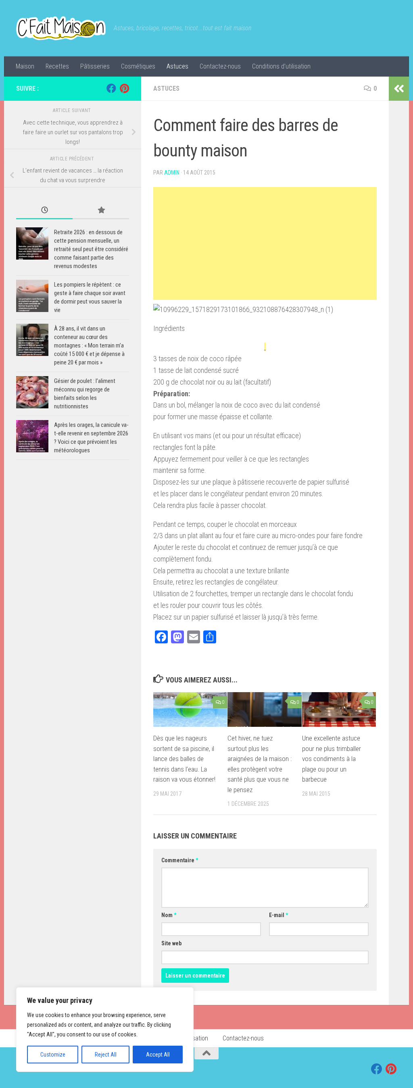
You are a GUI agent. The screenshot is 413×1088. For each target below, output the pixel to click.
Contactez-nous (220, 66)
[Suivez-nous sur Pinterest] (124, 88)
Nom (168, 915)
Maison (25, 66)
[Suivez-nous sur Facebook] (111, 88)
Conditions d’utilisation (281, 66)
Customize (52, 1054)
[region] (105, 1029)
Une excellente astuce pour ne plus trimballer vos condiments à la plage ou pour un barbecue (331, 758)
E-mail (278, 915)
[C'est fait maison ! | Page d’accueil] (61, 28)
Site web (171, 943)
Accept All (158, 1054)
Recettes (57, 66)
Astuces (177, 66)
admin (171, 172)
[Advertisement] (265, 243)
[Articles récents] (44, 210)
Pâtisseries (95, 66)
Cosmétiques (138, 66)
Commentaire (179, 860)
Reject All (106, 1054)
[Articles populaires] (101, 210)
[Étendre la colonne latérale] (399, 89)
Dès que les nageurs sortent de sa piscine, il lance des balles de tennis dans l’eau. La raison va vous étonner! (184, 758)
